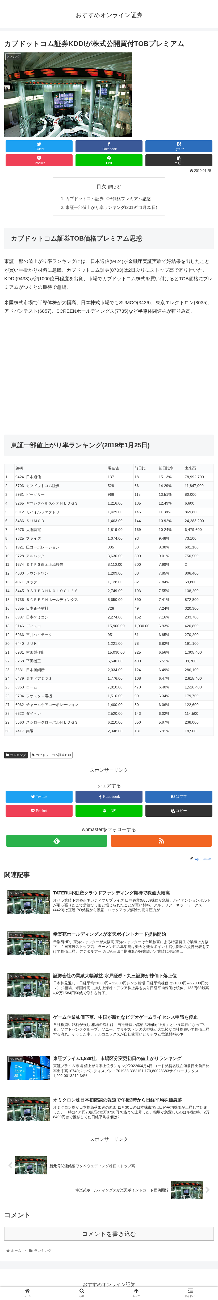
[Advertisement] (109, 377)
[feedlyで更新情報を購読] (56, 841)
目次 (101, 186)
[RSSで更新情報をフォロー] (161, 841)
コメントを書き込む (109, 1234)
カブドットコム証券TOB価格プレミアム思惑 (108, 198)
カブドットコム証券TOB (53, 755)
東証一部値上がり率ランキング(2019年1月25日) (111, 207)
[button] (201, 768)
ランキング (18, 755)
